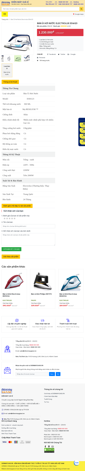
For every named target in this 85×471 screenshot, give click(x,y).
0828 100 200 (78, 4)
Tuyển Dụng (48, 399)
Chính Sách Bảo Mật (51, 396)
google (72, 54)
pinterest (42, 57)
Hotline (76, 2)
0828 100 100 (63, 2)
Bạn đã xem (50, 4)
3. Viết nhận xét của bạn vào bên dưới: (16, 231)
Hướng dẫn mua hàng (9, 428)
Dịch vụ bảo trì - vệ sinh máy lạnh (12, 425)
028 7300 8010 (63, 4)
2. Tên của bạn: (7, 222)
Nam (52, 374)
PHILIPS (33, 300)
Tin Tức (46, 402)
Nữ (58, 374)
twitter (62, 54)
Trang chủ (5, 19)
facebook (52, 54)
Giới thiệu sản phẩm (10, 257)
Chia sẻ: (40, 54)
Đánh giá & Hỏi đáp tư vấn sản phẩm (17, 206)
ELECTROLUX (7, 300)
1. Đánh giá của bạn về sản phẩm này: (16, 216)
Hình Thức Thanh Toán (9, 433)
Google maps (78, 14)
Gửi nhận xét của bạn (11, 249)
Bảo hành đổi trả (7, 431)
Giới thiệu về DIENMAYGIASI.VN (54, 393)
